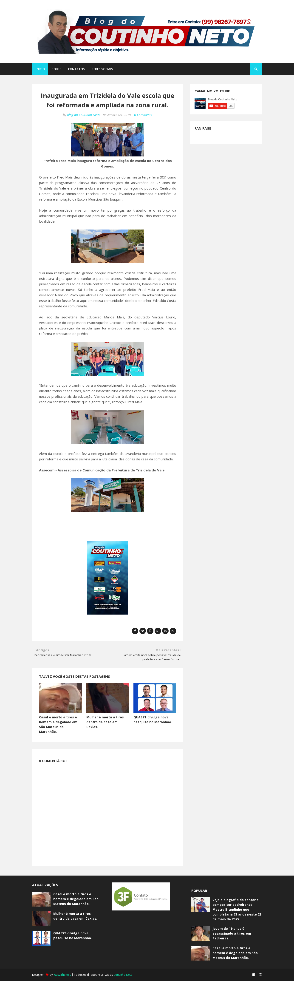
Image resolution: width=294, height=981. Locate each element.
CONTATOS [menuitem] (76, 69)
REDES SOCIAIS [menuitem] (102, 69)
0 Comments (143, 115)
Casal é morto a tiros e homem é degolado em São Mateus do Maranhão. (76, 899)
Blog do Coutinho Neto (83, 115)
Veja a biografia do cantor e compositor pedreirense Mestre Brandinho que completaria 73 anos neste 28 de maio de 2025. (236, 909)
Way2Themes (62, 975)
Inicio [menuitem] (40, 69)
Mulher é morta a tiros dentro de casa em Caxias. (105, 722)
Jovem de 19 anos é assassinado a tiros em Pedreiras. (231, 933)
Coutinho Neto (123, 975)
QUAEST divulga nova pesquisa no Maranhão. (72, 935)
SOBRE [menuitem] (56, 69)
